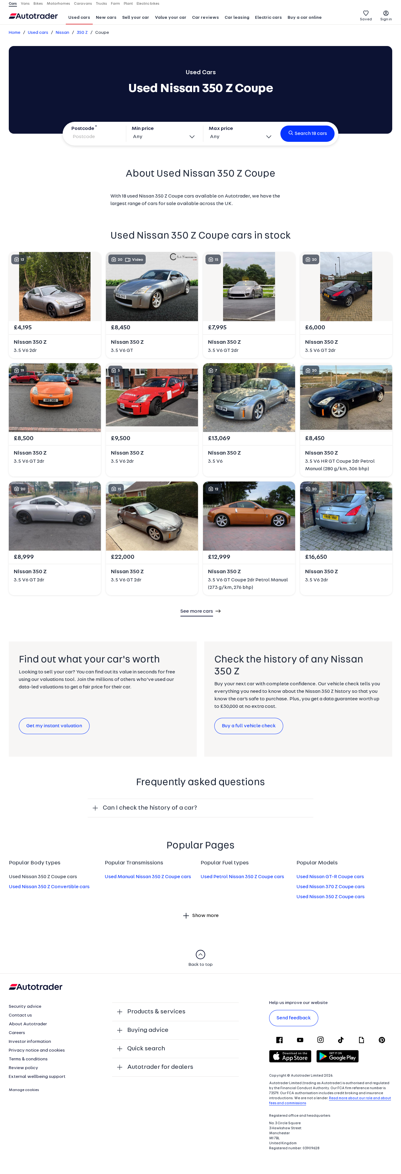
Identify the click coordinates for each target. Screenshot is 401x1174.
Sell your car (135, 17)
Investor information (30, 1041)
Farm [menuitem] (115, 4)
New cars (106, 17)
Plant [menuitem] (128, 4)
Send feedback (294, 1018)
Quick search (146, 1049)
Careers (17, 1033)
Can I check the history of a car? (150, 808)
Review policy (23, 1068)
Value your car (170, 17)
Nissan (62, 32)
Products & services (156, 1012)
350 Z (82, 32)
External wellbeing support (37, 1076)
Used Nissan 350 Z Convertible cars (49, 886)
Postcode (82, 128)
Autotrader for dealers (160, 1067)
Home (14, 32)
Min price (143, 128)
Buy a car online (305, 17)
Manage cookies (24, 1090)
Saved (366, 19)
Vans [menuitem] (25, 4)
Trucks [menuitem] (101, 4)
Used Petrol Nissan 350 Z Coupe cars (242, 876)
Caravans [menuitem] (83, 4)
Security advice (25, 1006)
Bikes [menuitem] (38, 4)
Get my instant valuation (54, 726)
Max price (221, 128)
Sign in (386, 19)
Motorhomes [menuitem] (58, 4)
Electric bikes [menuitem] (148, 4)
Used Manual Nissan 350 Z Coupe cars (148, 876)
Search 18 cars (311, 133)
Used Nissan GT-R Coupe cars (330, 876)
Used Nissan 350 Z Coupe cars (330, 896)
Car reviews (205, 17)
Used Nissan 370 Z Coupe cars (330, 886)
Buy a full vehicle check (249, 726)
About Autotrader (28, 1024)
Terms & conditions (28, 1059)
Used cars (79, 17)
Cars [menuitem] (13, 4)
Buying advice (148, 1030)
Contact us (20, 1015)
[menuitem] (79, 18)
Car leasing (237, 17)
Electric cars (268, 17)
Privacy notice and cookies (37, 1050)
